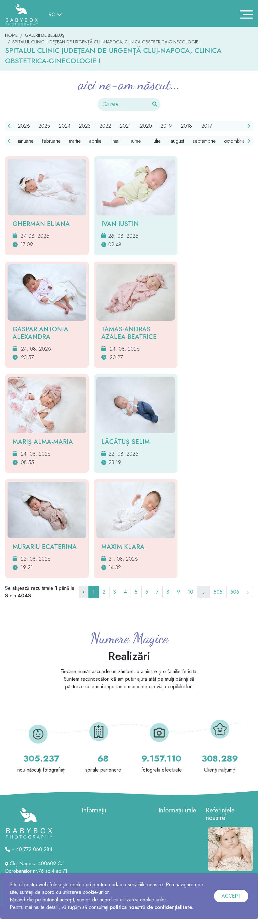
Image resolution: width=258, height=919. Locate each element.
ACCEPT (231, 896)
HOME (11, 35)
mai (116, 141)
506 (234, 591)
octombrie (234, 141)
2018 (186, 126)
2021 (125, 126)
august (177, 141)
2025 (44, 126)
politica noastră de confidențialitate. (151, 907)
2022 (105, 126)
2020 (146, 126)
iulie (157, 141)
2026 (24, 126)
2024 (64, 126)
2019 (166, 126)
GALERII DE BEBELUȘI (45, 35)
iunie (136, 141)
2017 (206, 126)
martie (75, 141)
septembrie (204, 141)
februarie (51, 141)
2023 (85, 126)
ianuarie (26, 141)
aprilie (95, 141)
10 (190, 591)
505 (218, 591)
